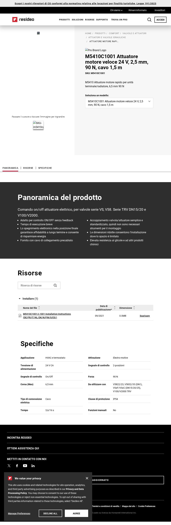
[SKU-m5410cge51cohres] (38, 33)
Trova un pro (119, 19)
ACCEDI (161, 19)
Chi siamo (116, 10)
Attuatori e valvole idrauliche (107, 37)
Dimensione (125, 307)
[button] (87, 478)
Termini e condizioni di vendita (105, 506)
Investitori (160, 10)
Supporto (102, 19)
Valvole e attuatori (134, 33)
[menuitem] (63, 19)
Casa (22, 19)
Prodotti (64, 19)
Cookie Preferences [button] (146, 506)
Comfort (114, 33)
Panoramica (10, 167)
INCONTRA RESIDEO (24, 437)
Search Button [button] (149, 20)
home (88, 33)
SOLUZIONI (77, 19)
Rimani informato (138, 10)
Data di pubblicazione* (104, 308)
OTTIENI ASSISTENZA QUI (28, 448)
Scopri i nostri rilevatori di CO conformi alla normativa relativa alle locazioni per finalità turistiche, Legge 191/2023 (85, 3)
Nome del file (30, 307)
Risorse (90, 19)
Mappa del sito (128, 506)
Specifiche (45, 167)
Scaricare (145, 315)
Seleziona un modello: (97, 95)
